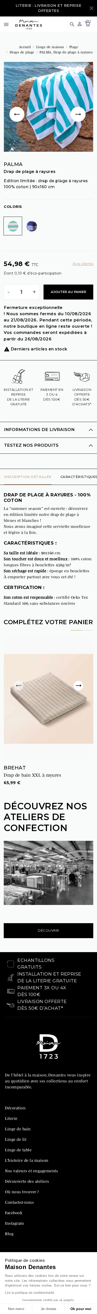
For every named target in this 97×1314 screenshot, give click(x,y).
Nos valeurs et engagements (31, 1170)
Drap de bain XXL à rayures (32, 775)
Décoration (15, 1108)
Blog (9, 1233)
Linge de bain (18, 1129)
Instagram (14, 1223)
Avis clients (83, 264)
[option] (48, 107)
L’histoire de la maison (26, 1160)
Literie (11, 1118)
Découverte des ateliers (27, 1181)
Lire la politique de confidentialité (29, 1293)
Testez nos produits (31, 445)
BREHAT (15, 768)
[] (79, 107)
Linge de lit (15, 1139)
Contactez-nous (19, 1202)
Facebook (13, 1212)
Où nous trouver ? (22, 1191)
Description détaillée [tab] (27, 477)
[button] (69, 24)
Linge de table (18, 1150)
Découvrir (48, 930)
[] (18, 107)
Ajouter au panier (68, 292)
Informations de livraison (39, 429)
